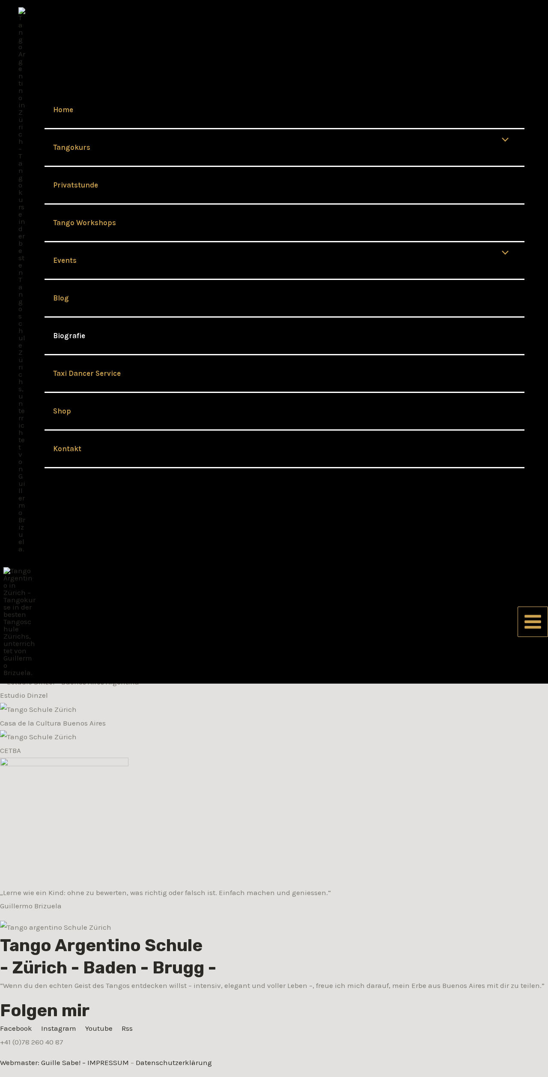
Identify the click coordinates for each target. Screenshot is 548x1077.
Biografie (69, 335)
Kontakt (67, 448)
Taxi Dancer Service (87, 373)
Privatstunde (75, 185)
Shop (62, 411)
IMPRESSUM (108, 1062)
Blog (61, 298)
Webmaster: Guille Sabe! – (43, 1062)
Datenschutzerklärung (174, 1062)
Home (63, 109)
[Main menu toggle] (533, 622)
